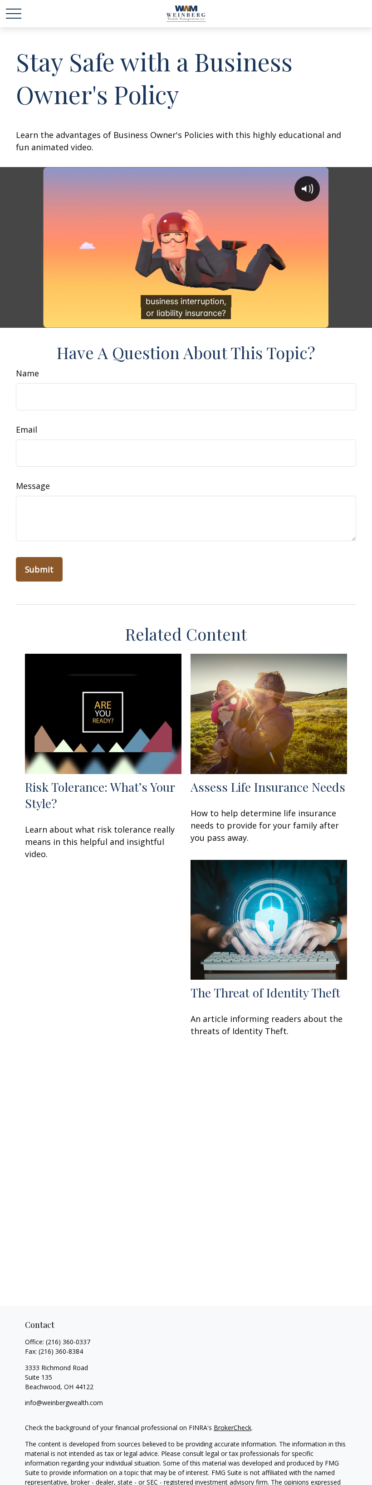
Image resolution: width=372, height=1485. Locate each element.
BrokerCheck (232, 1427)
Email (26, 429)
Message (33, 485)
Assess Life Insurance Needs (268, 787)
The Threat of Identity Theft (265, 992)
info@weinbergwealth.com (64, 1402)
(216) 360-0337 (68, 1341)
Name (27, 373)
